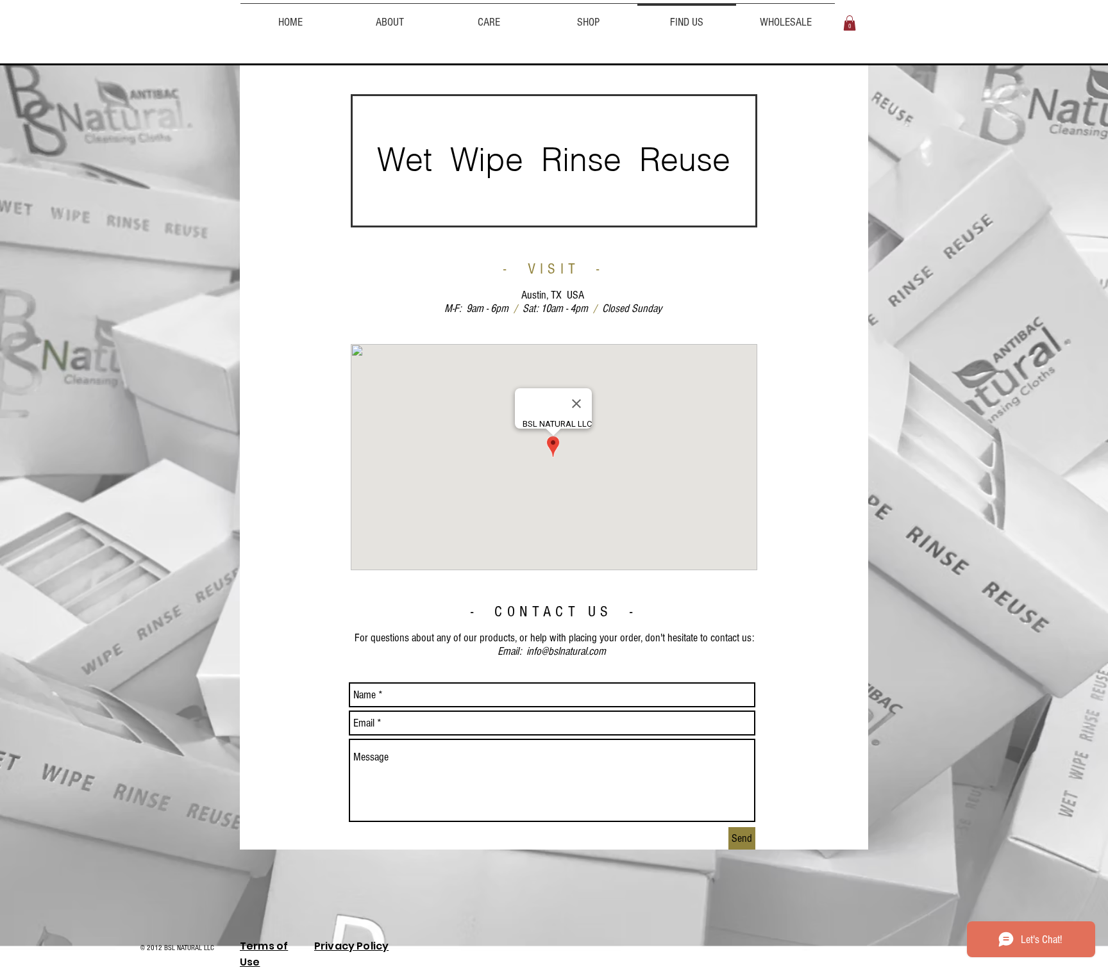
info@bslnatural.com (566, 651)
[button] (849, 23)
